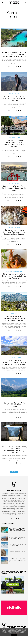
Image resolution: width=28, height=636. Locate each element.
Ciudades (17, 183)
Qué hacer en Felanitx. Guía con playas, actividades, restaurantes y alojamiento (14, 54)
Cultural (18, 137)
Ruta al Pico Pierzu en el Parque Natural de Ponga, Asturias (14, 98)
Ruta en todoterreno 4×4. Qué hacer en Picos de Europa (14, 405)
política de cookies (15, 633)
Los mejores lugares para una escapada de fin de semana (17, 552)
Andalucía (8, 271)
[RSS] (19, 518)
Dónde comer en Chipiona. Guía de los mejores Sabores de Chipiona (14, 276)
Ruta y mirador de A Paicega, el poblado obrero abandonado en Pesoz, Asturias (14, 450)
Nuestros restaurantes (16, 271)
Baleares (14, 49)
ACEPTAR (14, 634)
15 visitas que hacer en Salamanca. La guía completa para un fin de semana (14, 143)
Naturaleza (16, 93)
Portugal (20, 357)
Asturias (11, 93)
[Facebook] (12, 518)
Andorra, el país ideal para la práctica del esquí (17, 544)
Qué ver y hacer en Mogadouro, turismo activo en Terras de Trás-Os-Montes (14, 362)
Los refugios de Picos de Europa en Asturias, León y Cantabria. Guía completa (14, 318)
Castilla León (11, 137)
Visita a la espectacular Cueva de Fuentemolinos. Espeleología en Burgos (14, 232)
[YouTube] (16, 518)
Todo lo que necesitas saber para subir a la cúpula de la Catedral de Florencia (17, 537)
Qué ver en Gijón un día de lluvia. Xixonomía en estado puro (14, 188)
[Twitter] (14, 518)
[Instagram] (9, 518)
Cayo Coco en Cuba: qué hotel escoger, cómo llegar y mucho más (17, 560)
